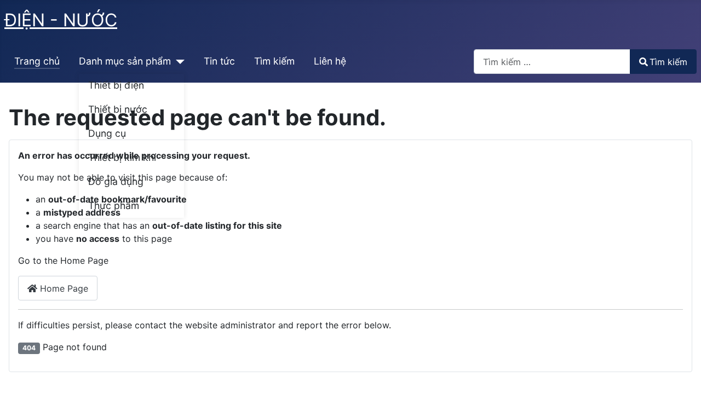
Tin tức (219, 61)
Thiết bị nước (117, 109)
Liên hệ (330, 61)
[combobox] (552, 61)
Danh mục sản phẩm (125, 61)
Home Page (62, 288)
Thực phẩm (113, 205)
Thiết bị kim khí (122, 157)
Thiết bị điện (116, 85)
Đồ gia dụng (115, 181)
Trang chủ (37, 61)
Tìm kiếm (274, 61)
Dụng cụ (107, 133)
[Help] (178, 61)
